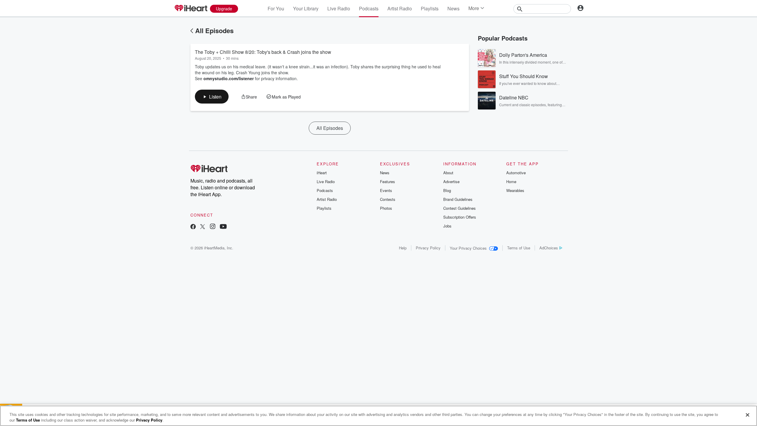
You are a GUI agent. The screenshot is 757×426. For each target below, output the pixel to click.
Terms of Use (518, 248)
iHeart (322, 172)
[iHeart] (190, 8)
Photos (386, 208)
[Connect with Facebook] (193, 227)
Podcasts (368, 8)
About (448, 172)
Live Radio (338, 8)
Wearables (515, 190)
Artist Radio (399, 8)
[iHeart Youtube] (223, 227)
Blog (447, 190)
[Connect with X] (202, 227)
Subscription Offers (459, 217)
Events (386, 190)
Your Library (305, 8)
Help (403, 248)
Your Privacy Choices (468, 248)
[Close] (747, 415)
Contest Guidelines (459, 208)
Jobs (447, 226)
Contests (387, 199)
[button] (212, 97)
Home (511, 181)
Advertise (451, 181)
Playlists (430, 8)
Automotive (516, 172)
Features (387, 181)
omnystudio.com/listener (228, 78)
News (453, 8)
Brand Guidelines (458, 199)
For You (276, 8)
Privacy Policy (428, 248)
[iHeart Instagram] (212, 227)
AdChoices (548, 248)
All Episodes (214, 30)
